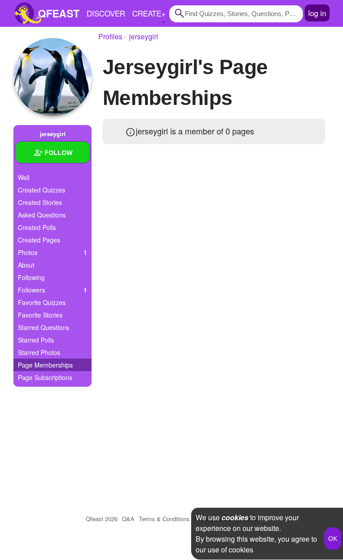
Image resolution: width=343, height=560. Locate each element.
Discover (106, 13)
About (26, 264)
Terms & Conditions (164, 518)
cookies (235, 517)
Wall (23, 177)
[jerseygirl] (52, 77)
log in (317, 12)
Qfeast (101, 518)
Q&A (128, 518)
